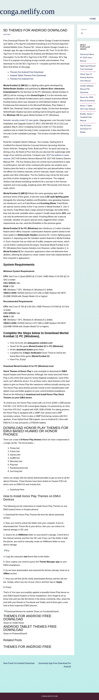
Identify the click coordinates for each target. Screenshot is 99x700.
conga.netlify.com (27, 11)
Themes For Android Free (21, 79)
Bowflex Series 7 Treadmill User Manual (87, 117)
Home (93, 19)
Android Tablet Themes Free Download (28, 75)
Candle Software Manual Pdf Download (87, 89)
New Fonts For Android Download (18, 663)
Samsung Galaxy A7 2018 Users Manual (87, 57)
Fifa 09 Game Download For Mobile (86, 128)
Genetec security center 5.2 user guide (20, 120)
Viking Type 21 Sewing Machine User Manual (86, 77)
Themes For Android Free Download (26, 72)
